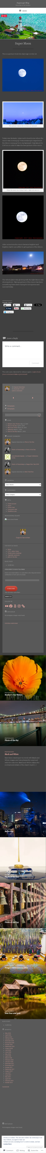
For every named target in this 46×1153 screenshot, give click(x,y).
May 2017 (8, 1077)
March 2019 (8, 1037)
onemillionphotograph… (18, 456)
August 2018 (9, 1048)
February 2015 (9, 1080)
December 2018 (9, 1041)
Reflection (10, 429)
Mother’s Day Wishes (14, 424)
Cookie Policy (8, 1144)
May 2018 (8, 1054)
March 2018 (8, 1058)
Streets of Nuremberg (18, 449)
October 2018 (8, 1044)
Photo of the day (12, 426)
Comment (35, 363)
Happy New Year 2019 (32, 464)
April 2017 (8, 1079)
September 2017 (9, 1069)
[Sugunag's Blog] (23, 26)
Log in (9, 505)
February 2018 (9, 1060)
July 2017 (8, 1073)
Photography (11, 406)
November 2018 (9, 1043)
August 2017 (9, 1071)
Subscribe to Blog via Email (15, 569)
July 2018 (8, 1050)
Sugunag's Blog (23, 3)
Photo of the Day (12, 431)
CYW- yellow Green (13, 551)
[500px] (15, 606)
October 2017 (9, 1067)
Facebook (5, 1087)
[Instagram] (19, 606)
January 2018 (9, 1061)
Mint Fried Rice (29, 472)
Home (9, 549)
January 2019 (9, 1039)
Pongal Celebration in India (16, 967)
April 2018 (8, 1056)
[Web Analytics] (8, 597)
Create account (12, 503)
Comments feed (12, 509)
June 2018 (8, 1052)
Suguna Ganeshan (19, 387)
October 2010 (9, 1082)
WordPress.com (12, 511)
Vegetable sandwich (14, 555)
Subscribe (11, 588)
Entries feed (11, 507)
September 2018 (9, 1046)
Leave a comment (17, 391)
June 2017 (8, 1075)
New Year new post (13, 1013)
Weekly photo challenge (14, 553)
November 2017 (9, 1065)
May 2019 (8, 1033)
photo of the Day (12, 557)
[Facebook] (11, 606)
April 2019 (8, 1035)
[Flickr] (7, 606)
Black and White (12, 427)
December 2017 (9, 1063)
